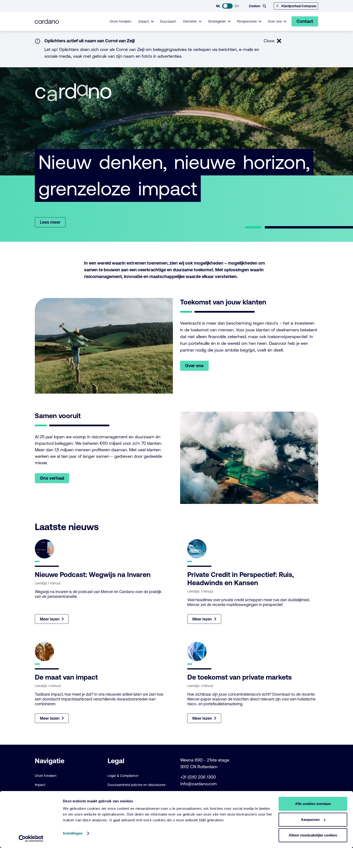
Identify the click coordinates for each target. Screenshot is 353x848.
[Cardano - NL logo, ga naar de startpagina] (47, 21)
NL (218, 6)
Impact (40, 785)
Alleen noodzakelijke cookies (313, 835)
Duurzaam (168, 21)
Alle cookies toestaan (313, 804)
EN (237, 6)
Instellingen (73, 833)
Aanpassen (310, 819)
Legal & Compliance (123, 776)
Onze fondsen (120, 21)
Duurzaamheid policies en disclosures (136, 785)
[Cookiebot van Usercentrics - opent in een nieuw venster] (31, 838)
